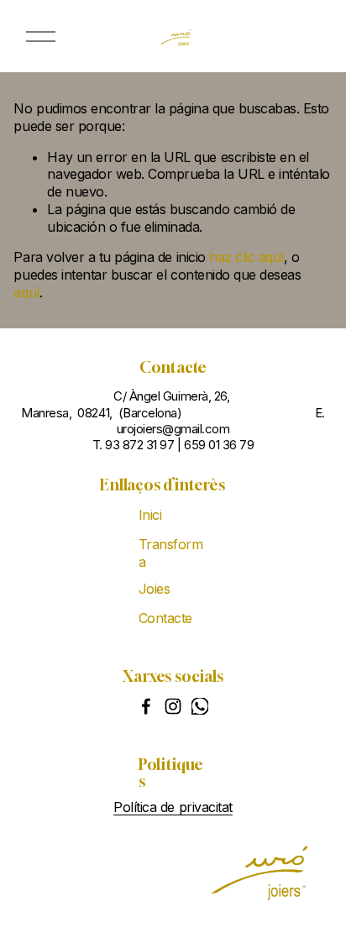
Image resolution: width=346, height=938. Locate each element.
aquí (26, 292)
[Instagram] (173, 706)
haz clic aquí (246, 257)
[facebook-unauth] (146, 706)
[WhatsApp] (199, 706)
